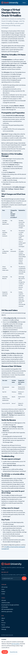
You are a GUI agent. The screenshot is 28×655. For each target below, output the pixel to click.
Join (24, 578)
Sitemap (3, 629)
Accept (5, 652)
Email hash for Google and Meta (10, 605)
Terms (3, 625)
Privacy (3, 622)
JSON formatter (5, 602)
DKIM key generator (6, 611)
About (3, 618)
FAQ (2, 620)
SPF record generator (7, 609)
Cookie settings (5, 627)
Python (3, 591)
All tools (3, 600)
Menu (24, 2)
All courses (4, 587)
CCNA (3, 593)
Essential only (13, 652)
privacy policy (15, 643)
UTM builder (4, 607)
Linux (2, 589)
